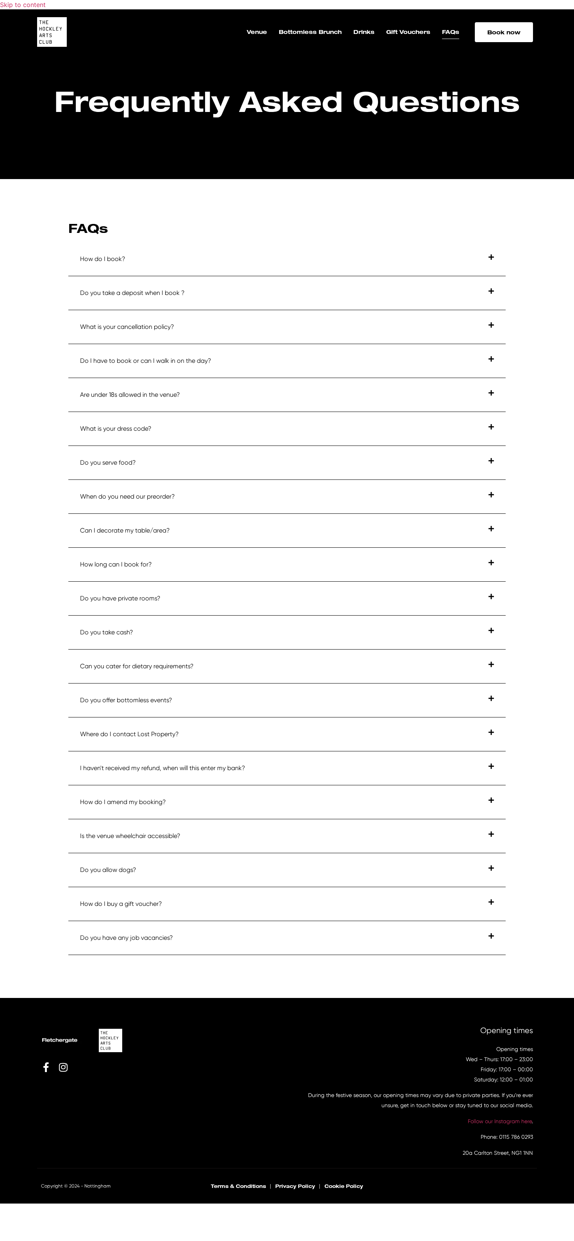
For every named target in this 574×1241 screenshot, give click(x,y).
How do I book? (102, 259)
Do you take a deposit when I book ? (132, 292)
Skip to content (23, 5)
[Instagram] (63, 1067)
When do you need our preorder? (127, 496)
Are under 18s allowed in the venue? (130, 394)
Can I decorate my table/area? (125, 530)
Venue (257, 31)
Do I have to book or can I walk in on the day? (145, 360)
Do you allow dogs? (108, 869)
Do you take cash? (106, 632)
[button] (287, 259)
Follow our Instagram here (500, 1121)
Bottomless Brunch (310, 31)
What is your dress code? (116, 428)
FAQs (450, 31)
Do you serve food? (108, 462)
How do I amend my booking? (123, 802)
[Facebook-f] (46, 1067)
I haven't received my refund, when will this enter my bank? (162, 768)
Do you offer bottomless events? (126, 700)
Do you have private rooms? (120, 598)
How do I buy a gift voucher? (121, 903)
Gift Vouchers (408, 31)
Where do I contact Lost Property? (129, 734)
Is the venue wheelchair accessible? (130, 836)
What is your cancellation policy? (127, 326)
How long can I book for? (116, 564)
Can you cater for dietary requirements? (137, 666)
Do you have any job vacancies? (126, 937)
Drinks (363, 31)
